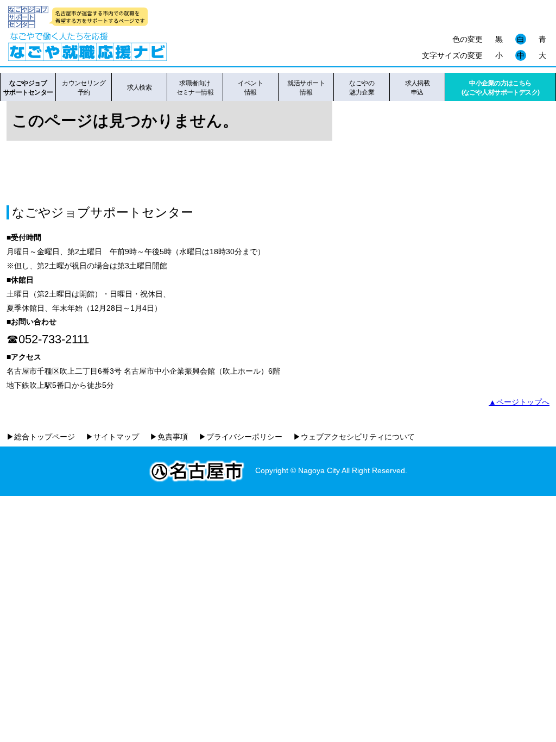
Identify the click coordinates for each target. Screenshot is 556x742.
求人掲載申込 (417, 87)
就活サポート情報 (306, 87)
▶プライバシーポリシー (240, 436)
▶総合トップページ (41, 436)
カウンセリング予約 (83, 87)
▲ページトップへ (519, 402)
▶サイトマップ (112, 436)
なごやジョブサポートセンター (28, 87)
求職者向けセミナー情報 (195, 87)
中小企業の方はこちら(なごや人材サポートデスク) (501, 87)
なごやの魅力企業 (361, 87)
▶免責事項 (169, 436)
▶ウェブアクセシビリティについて (354, 436)
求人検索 (139, 87)
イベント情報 (250, 87)
